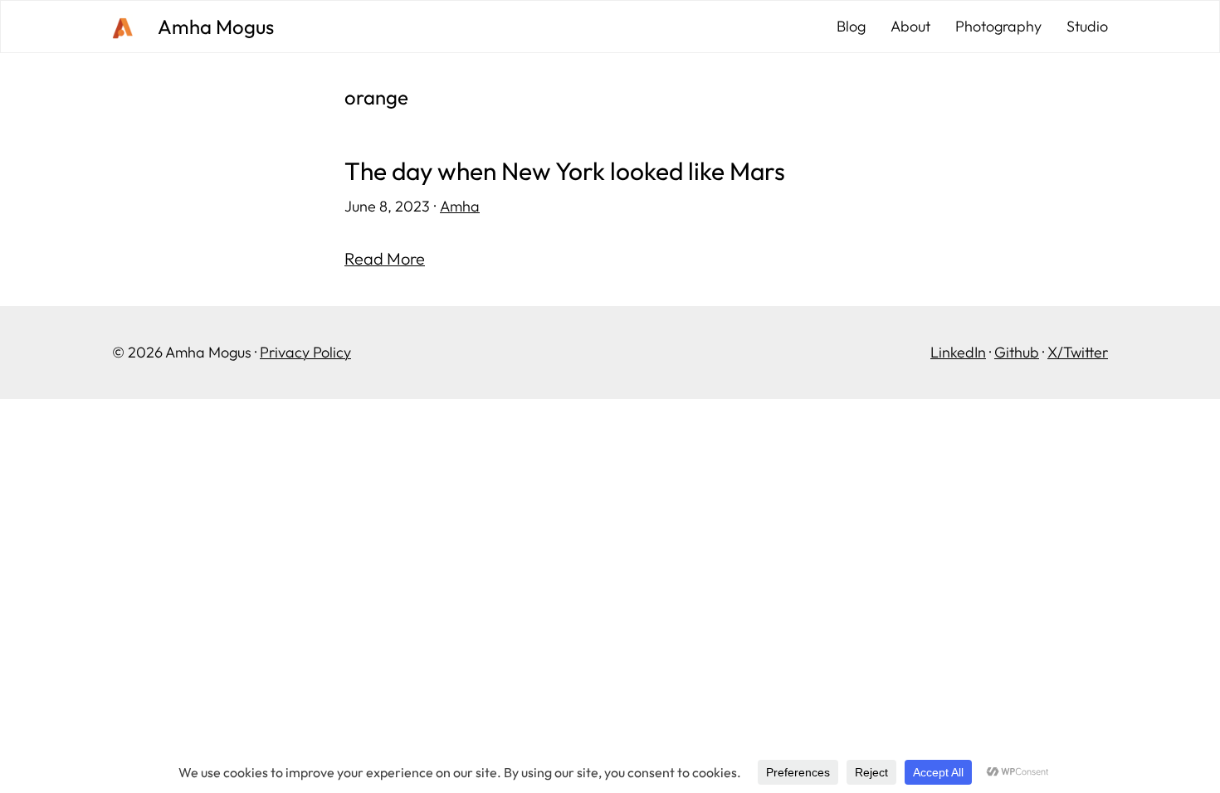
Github (1016, 352)
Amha (460, 206)
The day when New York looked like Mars (564, 171)
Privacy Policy (305, 352)
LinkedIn (958, 352)
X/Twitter (1077, 352)
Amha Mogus (216, 26)
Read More (384, 258)
